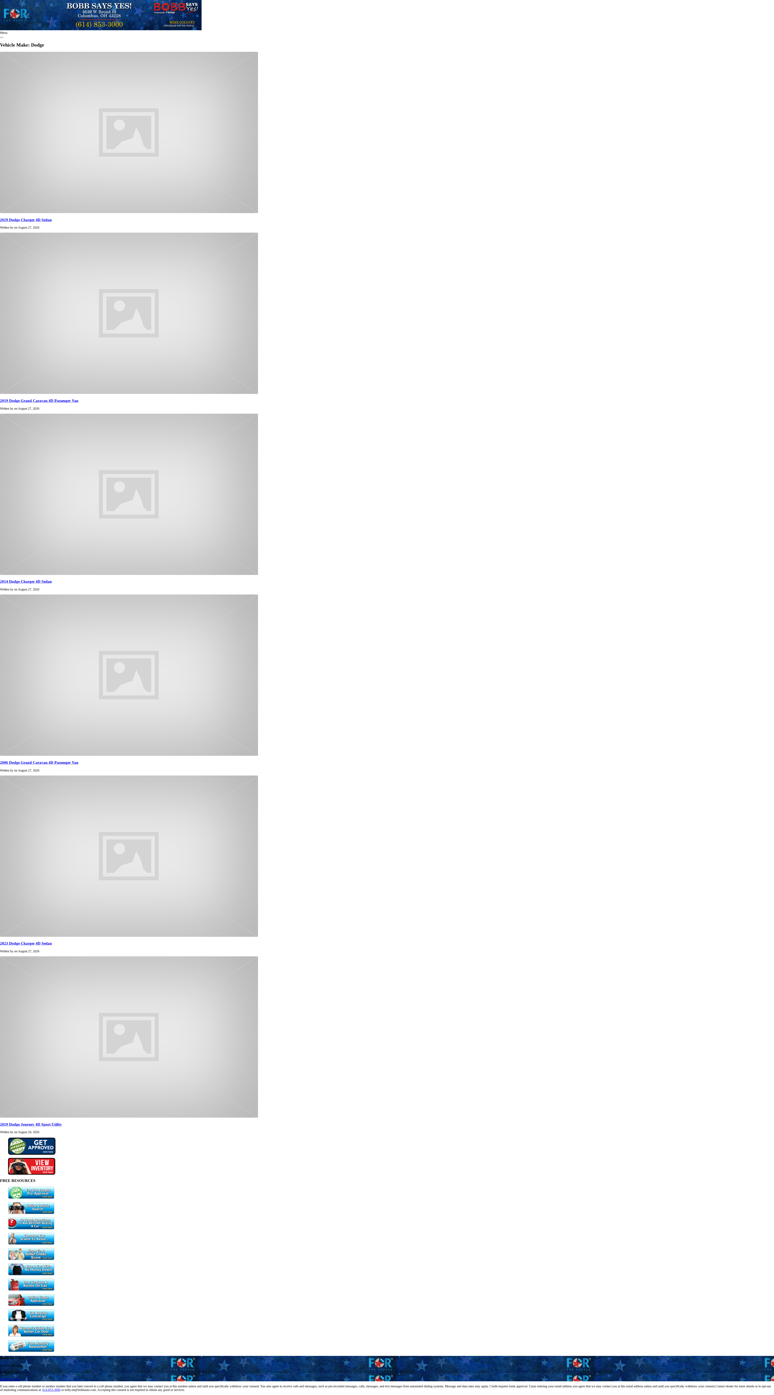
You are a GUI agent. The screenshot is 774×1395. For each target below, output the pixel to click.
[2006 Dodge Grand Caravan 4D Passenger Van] (129, 754)
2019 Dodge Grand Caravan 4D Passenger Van (39, 401)
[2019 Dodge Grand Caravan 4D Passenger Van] (129, 393)
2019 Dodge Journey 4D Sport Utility (31, 1124)
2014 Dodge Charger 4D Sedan (26, 581)
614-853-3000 (51, 1390)
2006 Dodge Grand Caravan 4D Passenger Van (39, 762)
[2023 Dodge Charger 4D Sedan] (129, 935)
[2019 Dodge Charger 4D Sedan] (129, 212)
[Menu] (1, 37)
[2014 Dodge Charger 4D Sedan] (129, 574)
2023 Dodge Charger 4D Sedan (26, 943)
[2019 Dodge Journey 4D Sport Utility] (129, 1116)
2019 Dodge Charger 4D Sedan (26, 220)
